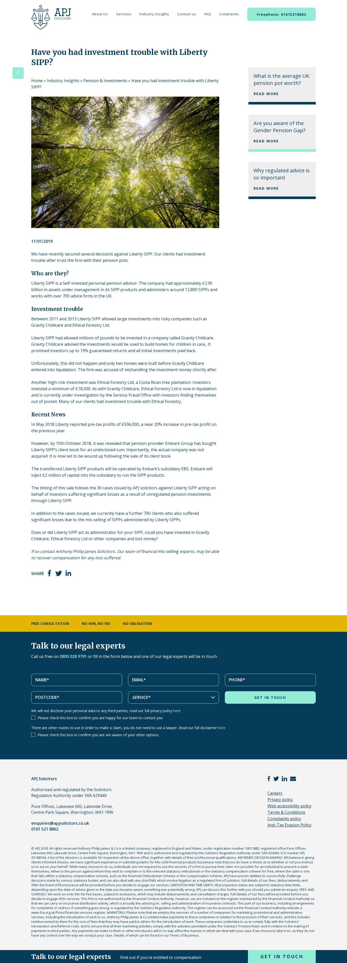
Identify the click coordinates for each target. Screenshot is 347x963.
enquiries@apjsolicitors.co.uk (60, 823)
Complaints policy (284, 818)
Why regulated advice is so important (282, 174)
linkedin (69, 573)
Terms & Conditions (286, 812)
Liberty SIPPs (167, 519)
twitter (58, 573)
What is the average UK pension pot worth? (281, 79)
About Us (100, 14)
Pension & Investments (105, 80)
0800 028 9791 (73, 656)
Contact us (186, 14)
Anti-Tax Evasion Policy (289, 825)
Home (37, 80)
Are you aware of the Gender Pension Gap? (279, 127)
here (177, 710)
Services (123, 14)
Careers (274, 793)
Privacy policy (280, 799)
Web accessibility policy (289, 806)
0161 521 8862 (44, 829)
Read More (266, 93)
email (293, 778)
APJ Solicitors (49, 20)
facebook (50, 573)
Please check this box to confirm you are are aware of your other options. (98, 734)
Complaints (229, 14)
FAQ (207, 14)
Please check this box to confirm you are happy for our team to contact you (100, 717)
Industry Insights (154, 14)
